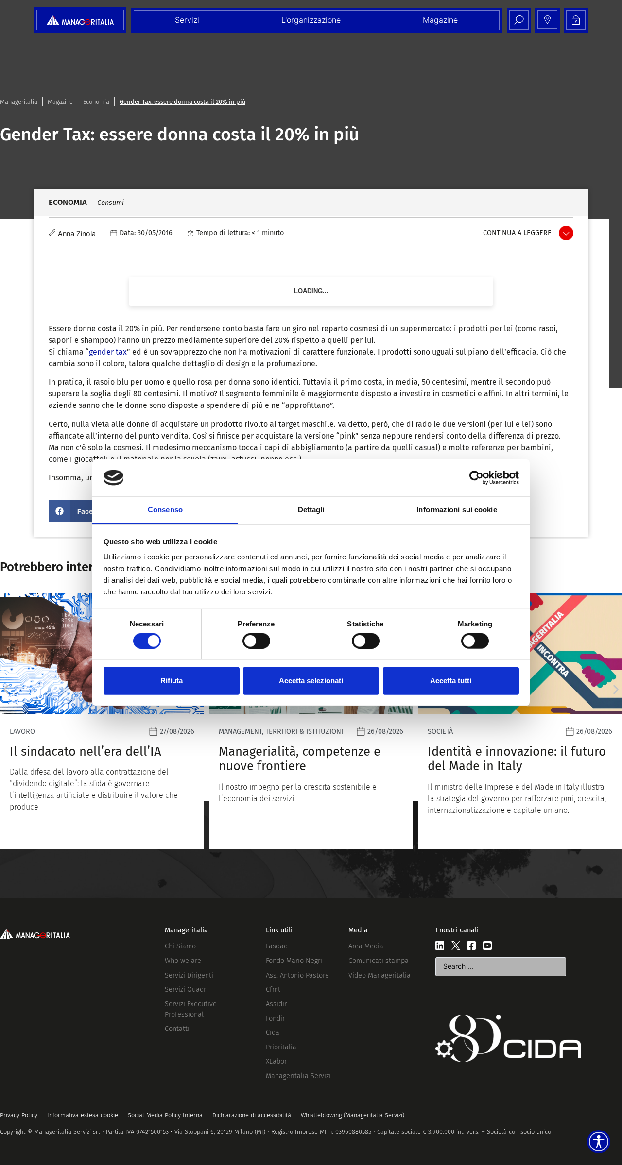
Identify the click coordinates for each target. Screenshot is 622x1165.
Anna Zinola (77, 233)
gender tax (108, 351)
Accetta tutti (450, 680)
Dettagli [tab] (311, 510)
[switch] (256, 640)
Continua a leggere (517, 233)
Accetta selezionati (311, 680)
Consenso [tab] (165, 510)
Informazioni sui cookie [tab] (456, 510)
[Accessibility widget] (598, 1141)
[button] (82, 511)
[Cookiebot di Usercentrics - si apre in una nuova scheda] (476, 478)
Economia (96, 101)
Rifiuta (171, 680)
